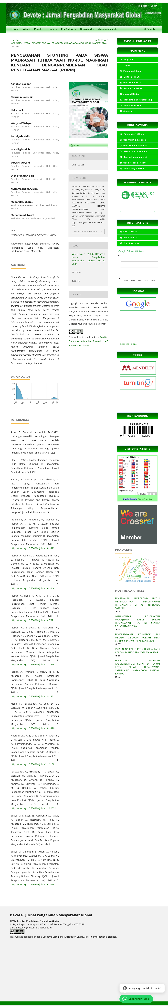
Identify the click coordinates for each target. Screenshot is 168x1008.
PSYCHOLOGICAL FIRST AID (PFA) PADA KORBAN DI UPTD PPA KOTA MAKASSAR (137, 650)
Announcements (107, 29)
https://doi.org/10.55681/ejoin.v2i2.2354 (32, 664)
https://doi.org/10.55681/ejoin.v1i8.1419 (32, 548)
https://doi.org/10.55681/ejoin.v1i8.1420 (32, 728)
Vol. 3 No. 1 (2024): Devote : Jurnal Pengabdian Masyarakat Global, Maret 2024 (58, 43)
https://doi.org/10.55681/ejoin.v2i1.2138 (32, 764)
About (26, 29)
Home (15, 29)
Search (150, 29)
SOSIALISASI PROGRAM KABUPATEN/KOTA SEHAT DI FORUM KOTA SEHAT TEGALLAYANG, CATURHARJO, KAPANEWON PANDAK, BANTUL (137, 667)
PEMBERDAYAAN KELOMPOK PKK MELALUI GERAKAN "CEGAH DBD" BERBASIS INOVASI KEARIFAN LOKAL (137, 637)
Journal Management (135, 157)
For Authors (130, 237)
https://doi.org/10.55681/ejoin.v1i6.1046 (32, 588)
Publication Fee (132, 105)
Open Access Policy (134, 163)
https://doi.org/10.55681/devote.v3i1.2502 (33, 234)
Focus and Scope (132, 71)
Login (154, 5)
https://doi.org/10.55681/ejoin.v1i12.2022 (33, 808)
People (38, 29)
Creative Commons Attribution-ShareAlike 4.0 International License (88, 341)
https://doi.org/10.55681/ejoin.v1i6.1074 (32, 884)
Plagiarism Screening (135, 151)
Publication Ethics (133, 134)
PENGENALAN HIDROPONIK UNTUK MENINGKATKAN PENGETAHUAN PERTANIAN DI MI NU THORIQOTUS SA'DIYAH (137, 603)
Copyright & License (134, 140)
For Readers (130, 232)
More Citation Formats (86, 231)
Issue (52, 29)
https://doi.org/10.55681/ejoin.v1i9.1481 (32, 696)
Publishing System (134, 168)
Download (86, 29)
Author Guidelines (133, 88)
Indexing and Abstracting (137, 100)
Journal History (132, 94)
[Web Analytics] (130, 499)
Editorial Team (131, 77)
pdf (76, 145)
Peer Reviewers (132, 83)
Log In (126, 65)
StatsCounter (145, 499)
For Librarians (131, 243)
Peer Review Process (135, 146)
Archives (100, 39)
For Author (67, 29)
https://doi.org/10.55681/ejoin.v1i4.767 (32, 620)
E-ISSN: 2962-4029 (137, 41)
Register (142, 5)
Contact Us (129, 111)
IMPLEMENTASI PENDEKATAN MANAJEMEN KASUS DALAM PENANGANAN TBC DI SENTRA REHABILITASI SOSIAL (137, 621)
